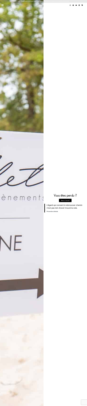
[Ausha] (82, 5)
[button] (2, 5)
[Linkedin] (79, 5)
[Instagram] (70, 5)
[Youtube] (76, 5)
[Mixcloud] (73, 5)
